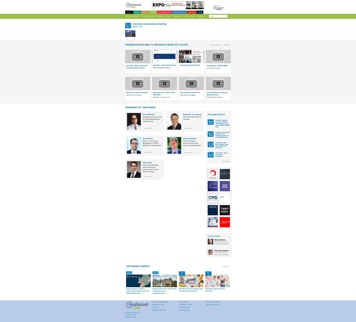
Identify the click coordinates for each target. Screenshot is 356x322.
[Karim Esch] (134, 169)
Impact (137, 12)
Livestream (177, 16)
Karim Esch (147, 162)
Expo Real (191, 12)
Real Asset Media (180, 12)
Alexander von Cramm (192, 114)
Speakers (160, 16)
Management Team (158, 304)
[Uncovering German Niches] (191, 56)
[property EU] (137, 305)
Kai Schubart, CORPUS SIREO (217, 66)
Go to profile (148, 128)
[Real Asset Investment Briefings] (133, 5)
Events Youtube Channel (213, 302)
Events (153, 12)
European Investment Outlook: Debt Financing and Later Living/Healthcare (222, 134)
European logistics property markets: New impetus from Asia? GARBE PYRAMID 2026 (222, 123)
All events (226, 161)
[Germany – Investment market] (164, 56)
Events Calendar (184, 302)
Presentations (189, 16)
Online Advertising (184, 310)
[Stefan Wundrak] (174, 145)
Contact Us (155, 307)
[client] (213, 174)
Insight (129, 12)
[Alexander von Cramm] (174, 121)
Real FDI (145, 12)
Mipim (200, 12)
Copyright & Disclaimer (159, 310)
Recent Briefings (148, 16)
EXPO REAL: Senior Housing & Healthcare (221, 154)
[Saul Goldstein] (134, 121)
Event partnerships (184, 307)
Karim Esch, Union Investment (137, 93)
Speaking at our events (186, 304)
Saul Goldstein (149, 114)
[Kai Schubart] (134, 145)
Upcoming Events (132, 16)
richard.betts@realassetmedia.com (222, 244)
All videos (227, 45)
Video (169, 16)
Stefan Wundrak (189, 138)
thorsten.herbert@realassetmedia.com (222, 255)
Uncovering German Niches (190, 65)
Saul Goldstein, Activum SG (190, 93)
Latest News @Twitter (212, 304)
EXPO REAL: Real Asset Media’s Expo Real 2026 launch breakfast (221, 145)
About (199, 16)
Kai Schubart (148, 138)
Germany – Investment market (164, 65)
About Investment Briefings (160, 302)
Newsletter (164, 12)
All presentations (215, 45)
